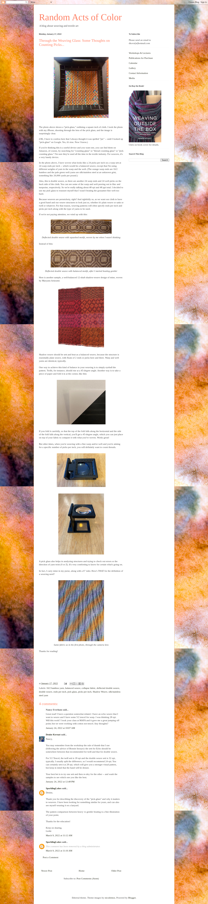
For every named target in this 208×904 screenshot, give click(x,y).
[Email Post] (65, 683)
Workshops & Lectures (140, 53)
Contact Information (138, 73)
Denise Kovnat (53, 734)
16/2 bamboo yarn (55, 688)
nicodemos (110, 898)
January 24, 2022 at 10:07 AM (60, 728)
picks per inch (85, 692)
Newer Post (46, 871)
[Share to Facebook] (79, 683)
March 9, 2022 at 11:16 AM (59, 850)
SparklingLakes (53, 788)
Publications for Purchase (141, 58)
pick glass (72, 692)
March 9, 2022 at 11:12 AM (59, 835)
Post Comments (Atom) (88, 878)
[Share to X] (76, 683)
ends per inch (59, 692)
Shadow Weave (100, 692)
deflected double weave (108, 688)
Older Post (116, 871)
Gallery (132, 68)
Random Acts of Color (80, 17)
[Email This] (71, 683)
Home (82, 871)
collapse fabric (88, 688)
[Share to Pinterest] (82, 683)
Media (132, 78)
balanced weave (72, 688)
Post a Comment (50, 857)
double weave (45, 692)
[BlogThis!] (74, 683)
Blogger (132, 898)
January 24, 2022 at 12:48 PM (60, 781)
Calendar (133, 63)
